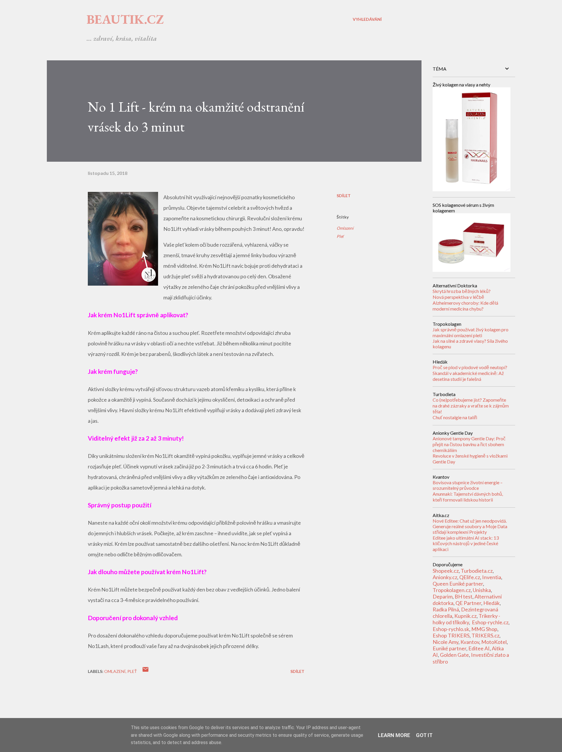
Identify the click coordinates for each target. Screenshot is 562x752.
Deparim (443, 596)
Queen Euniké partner (458, 583)
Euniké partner (449, 648)
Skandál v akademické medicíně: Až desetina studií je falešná (468, 376)
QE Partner (468, 603)
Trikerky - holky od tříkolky (466, 619)
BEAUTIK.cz (125, 19)
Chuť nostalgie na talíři (455, 417)
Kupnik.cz (465, 616)
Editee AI (479, 648)
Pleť (340, 236)
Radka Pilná (446, 609)
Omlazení (345, 228)
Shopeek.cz (446, 570)
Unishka (482, 590)
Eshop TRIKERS (451, 635)
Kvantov (469, 642)
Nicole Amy (445, 642)
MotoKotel (494, 642)
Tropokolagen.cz (452, 590)
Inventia (491, 577)
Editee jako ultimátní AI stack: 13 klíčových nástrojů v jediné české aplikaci (466, 543)
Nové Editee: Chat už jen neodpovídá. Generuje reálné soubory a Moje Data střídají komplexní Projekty (470, 526)
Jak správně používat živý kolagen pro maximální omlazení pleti (470, 332)
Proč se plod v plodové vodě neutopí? (470, 367)
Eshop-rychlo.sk (451, 629)
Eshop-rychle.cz (490, 622)
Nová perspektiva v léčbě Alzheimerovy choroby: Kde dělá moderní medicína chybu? (465, 302)
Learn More (394, 735)
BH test (463, 596)
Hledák (491, 603)
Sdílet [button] (344, 195)
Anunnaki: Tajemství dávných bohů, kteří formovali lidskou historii (468, 496)
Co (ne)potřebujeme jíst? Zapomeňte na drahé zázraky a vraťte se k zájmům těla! (471, 405)
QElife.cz (469, 577)
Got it (424, 735)
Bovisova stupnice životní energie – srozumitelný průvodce (468, 485)
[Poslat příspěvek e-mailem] (145, 671)
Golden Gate (454, 655)
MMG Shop (484, 629)
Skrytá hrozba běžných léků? (462, 291)
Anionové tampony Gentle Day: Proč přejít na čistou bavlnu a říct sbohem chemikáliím (469, 444)
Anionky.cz (445, 577)
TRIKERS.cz (485, 635)
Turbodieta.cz (477, 570)
